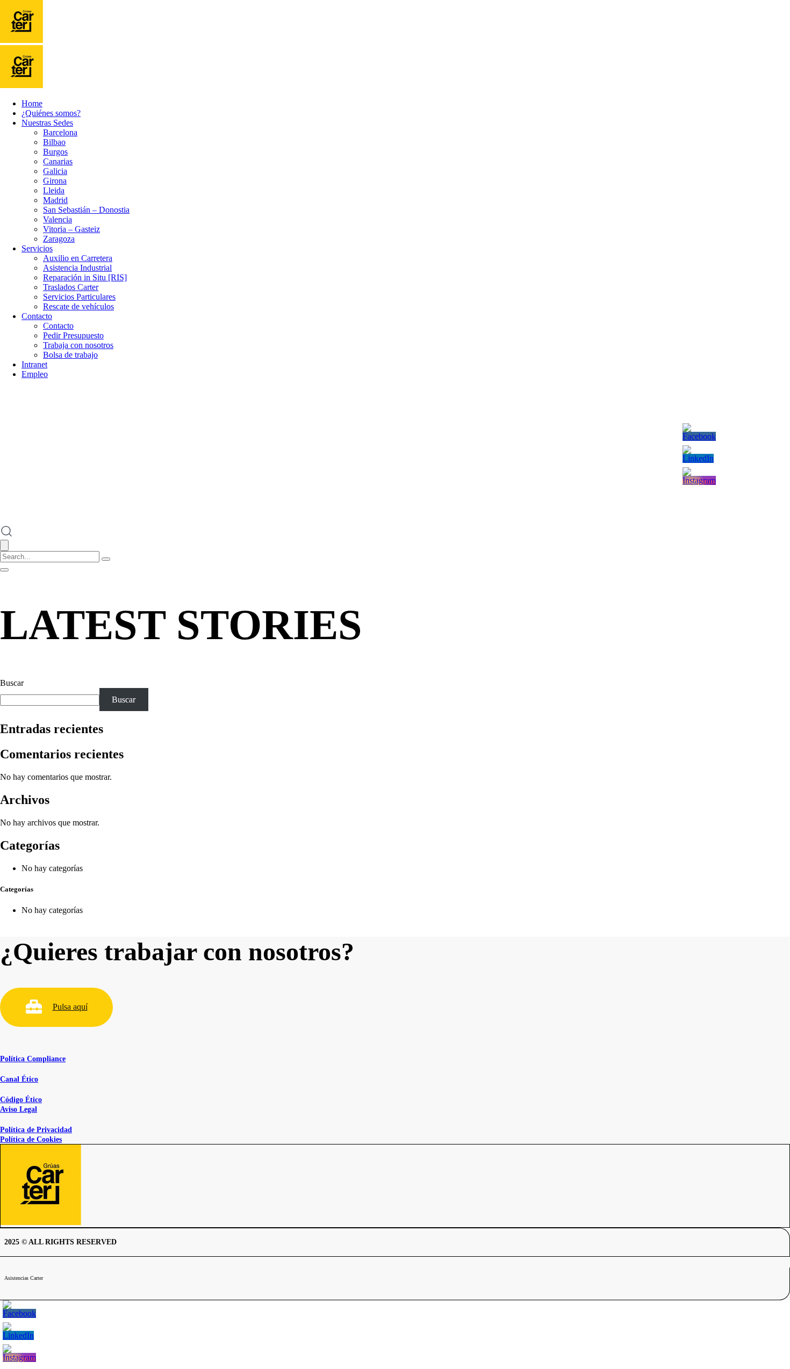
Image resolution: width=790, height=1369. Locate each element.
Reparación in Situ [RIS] (85, 277)
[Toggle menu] (4, 569)
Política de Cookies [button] (31, 1139)
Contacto (36, 316)
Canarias (58, 161)
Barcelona (60, 132)
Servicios (37, 248)
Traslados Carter (70, 287)
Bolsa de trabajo (70, 354)
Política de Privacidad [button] (36, 1130)
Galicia (55, 171)
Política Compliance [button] (33, 1059)
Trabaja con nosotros (78, 345)
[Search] (106, 559)
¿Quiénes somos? (51, 113)
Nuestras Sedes (47, 122)
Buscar (12, 682)
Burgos (55, 151)
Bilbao (54, 142)
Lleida (53, 190)
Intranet (34, 364)
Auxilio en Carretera (77, 258)
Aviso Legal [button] (18, 1109)
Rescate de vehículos (78, 306)
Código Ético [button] (21, 1100)
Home (31, 103)
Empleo (34, 374)
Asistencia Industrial (77, 267)
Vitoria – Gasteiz (71, 229)
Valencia (57, 219)
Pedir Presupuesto (73, 335)
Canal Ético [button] (19, 1079)
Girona (55, 180)
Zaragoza (59, 238)
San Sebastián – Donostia (86, 209)
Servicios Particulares (79, 296)
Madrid (55, 200)
